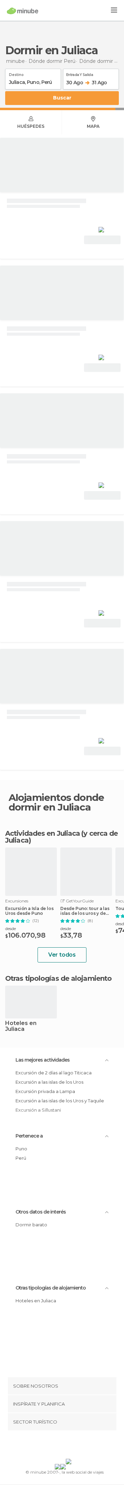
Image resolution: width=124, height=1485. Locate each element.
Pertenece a (29, 1136)
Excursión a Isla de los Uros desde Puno (29, 911)
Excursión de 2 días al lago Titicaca (54, 1072)
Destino (16, 74)
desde (10, 928)
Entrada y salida (79, 74)
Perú (21, 1158)
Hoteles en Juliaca (21, 1026)
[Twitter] (60, 1446)
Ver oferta (102, 239)
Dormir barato (31, 1224)
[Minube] (22, 11)
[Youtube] (78, 1446)
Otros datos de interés (41, 1212)
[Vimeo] (69, 1446)
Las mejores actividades (43, 1060)
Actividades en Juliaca (42, 833)
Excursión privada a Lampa (45, 1091)
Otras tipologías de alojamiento (51, 1288)
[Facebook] (51, 1446)
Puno (21, 1148)
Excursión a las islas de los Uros (49, 1082)
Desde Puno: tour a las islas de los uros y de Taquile (85, 911)
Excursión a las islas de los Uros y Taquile (60, 1100)
